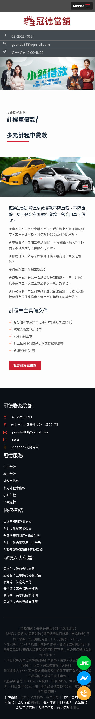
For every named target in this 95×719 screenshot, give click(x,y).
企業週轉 (9, 502)
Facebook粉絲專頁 (25, 447)
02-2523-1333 (21, 36)
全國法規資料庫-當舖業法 (21, 535)
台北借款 (63, 707)
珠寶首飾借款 (25, 707)
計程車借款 (11, 481)
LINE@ (15, 439)
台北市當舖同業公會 (17, 528)
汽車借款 (9, 467)
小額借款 (9, 495)
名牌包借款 (46, 707)
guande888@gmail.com (30, 432)
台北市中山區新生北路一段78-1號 (34, 425)
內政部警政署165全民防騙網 (23, 549)
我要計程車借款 (25, 365)
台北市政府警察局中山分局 (22, 542)
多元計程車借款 (14, 488)
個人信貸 (49, 702)
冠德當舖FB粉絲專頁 (17, 521)
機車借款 (9, 474)
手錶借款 (65, 702)
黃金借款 (81, 702)
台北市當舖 (70, 697)
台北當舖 (11, 697)
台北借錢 (23, 702)
